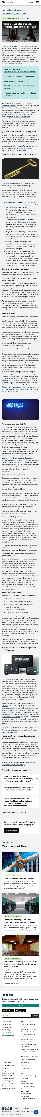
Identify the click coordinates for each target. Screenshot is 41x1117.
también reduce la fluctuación (20, 146)
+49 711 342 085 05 (8, 1032)
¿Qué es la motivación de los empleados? (19, 72)
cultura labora (21, 222)
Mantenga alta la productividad (17, 207)
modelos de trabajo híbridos (22, 387)
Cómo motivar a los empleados (15, 81)
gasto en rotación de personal (19, 117)
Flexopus (5, 706)
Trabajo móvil (6, 387)
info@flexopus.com (8, 1035)
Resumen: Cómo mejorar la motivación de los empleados (19, 94)
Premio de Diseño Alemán (11, 717)
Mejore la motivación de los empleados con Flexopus (20, 87)
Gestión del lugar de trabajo (14, 13)
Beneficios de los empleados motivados (19, 77)
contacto (30, 2)
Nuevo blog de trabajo (11, 10)
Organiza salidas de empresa (12, 378)
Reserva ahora (11, 830)
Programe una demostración (12, 730)
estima (6, 334)
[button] (37, 3)
